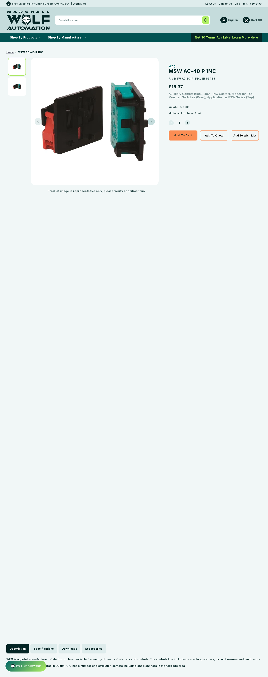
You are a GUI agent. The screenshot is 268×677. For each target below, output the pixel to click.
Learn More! (80, 3)
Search (205, 20)
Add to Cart (183, 135)
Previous (38, 121)
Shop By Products (23, 37)
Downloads (69, 648)
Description (18, 648)
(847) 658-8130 (252, 3)
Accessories (94, 648)
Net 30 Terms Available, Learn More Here (226, 37)
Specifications (44, 648)
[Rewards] (25, 666)
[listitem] (18, 67)
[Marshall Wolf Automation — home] (28, 20)
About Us (210, 3)
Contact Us (225, 3)
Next (151, 121)
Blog (237, 3)
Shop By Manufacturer (65, 37)
